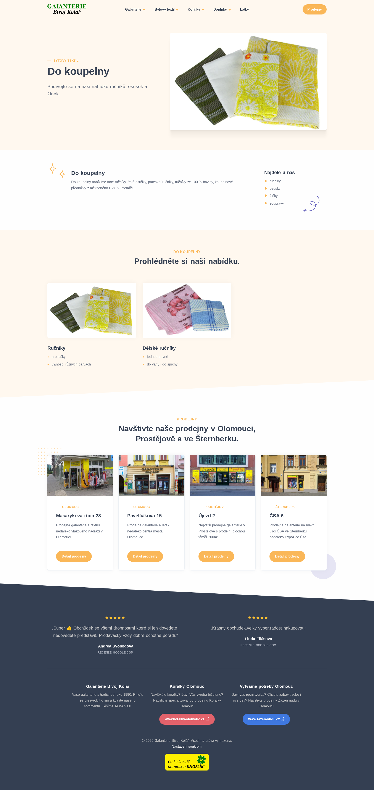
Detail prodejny (74, 556)
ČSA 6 (276, 515)
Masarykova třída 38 (78, 515)
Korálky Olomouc (187, 686)
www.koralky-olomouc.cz (185, 719)
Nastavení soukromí (187, 746)
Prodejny (314, 9)
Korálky (194, 9)
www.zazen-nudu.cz (264, 719)
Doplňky (220, 9)
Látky (244, 9)
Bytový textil (165, 9)
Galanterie (133, 9)
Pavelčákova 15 (144, 515)
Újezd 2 (206, 515)
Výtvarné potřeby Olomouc (266, 686)
